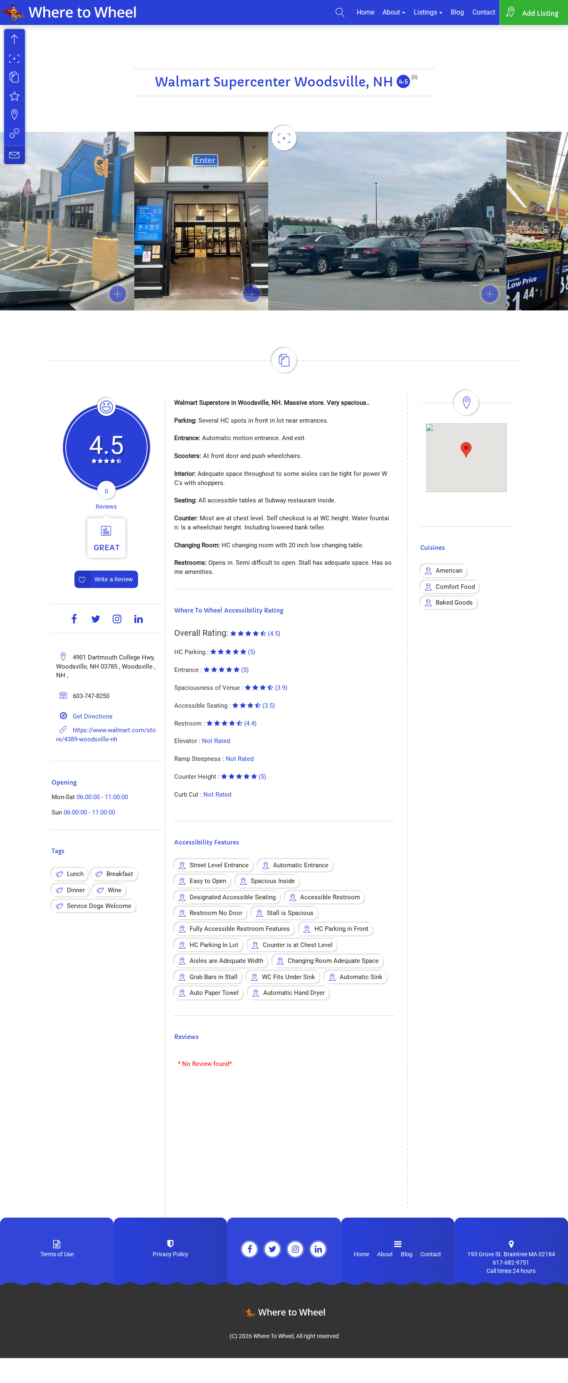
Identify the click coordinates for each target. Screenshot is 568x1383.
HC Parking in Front (341, 929)
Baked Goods (454, 602)
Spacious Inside (273, 881)
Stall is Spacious (290, 913)
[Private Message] (14, 154)
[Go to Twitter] (272, 1249)
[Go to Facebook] (249, 1249)
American (449, 570)
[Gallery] (14, 59)
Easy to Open (208, 881)
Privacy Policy (170, 1254)
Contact (483, 12)
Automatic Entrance (300, 865)
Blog (457, 12)
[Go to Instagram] (295, 1249)
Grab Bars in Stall (213, 977)
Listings (425, 12)
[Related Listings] (14, 134)
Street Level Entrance (219, 865)
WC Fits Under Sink (288, 977)
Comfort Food (455, 587)
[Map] (14, 115)
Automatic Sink (361, 977)
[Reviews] (14, 97)
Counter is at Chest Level (298, 945)
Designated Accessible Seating (233, 897)
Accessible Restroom (330, 897)
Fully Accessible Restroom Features (240, 929)
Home (365, 12)
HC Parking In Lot (214, 945)
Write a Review (113, 579)
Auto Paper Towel (214, 993)
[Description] (14, 78)
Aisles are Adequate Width (226, 961)
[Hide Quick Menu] (14, 41)
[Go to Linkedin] (318, 1249)
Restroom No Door (216, 913)
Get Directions (93, 716)
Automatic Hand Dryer (294, 993)
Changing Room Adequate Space (333, 961)
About (391, 12)
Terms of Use (57, 1254)
